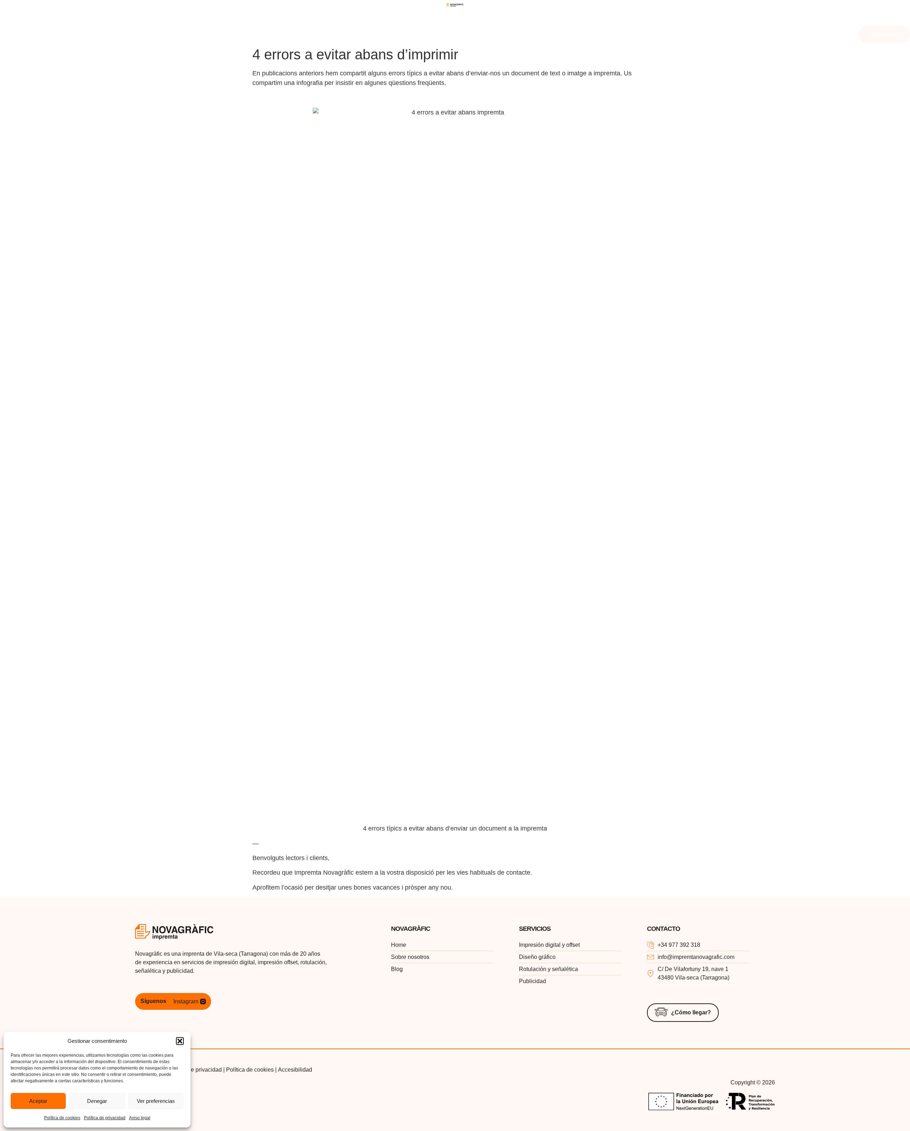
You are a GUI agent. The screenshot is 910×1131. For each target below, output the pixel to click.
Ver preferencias (156, 1101)
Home (17, 17)
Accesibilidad (295, 1070)
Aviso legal (139, 1117)
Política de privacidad (104, 1117)
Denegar (97, 1101)
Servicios (127, 17)
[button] (179, 1041)
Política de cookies (62, 1117)
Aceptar (38, 1101)
